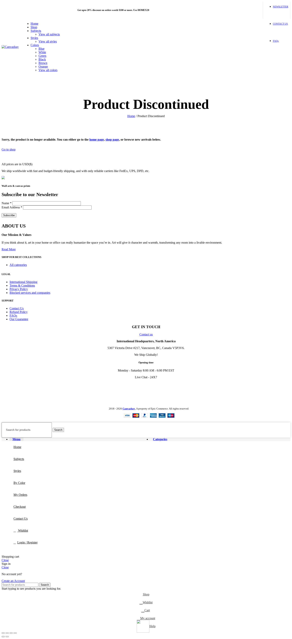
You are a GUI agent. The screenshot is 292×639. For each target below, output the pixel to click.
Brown (43, 63)
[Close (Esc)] (3, 633)
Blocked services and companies (30, 292)
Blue (41, 48)
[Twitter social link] (235, 10)
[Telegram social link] (258, 10)
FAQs (13, 315)
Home (131, 116)
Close (5, 560)
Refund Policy (19, 312)
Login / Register (27, 542)
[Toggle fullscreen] (11, 633)
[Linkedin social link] (249, 10)
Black (42, 59)
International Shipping (23, 282)
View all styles (48, 41)
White (42, 52)
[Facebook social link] (231, 10)
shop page (112, 139)
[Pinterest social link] (245, 10)
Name (7, 203)
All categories (18, 264)
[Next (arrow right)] (7, 636)
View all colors (48, 70)
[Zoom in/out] (15, 633)
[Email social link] (240, 10)
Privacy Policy (19, 289)
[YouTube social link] (19, 385)
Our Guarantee (19, 319)
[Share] (7, 633)
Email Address (12, 207)
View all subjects (49, 34)
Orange (43, 66)
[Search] (240, 47)
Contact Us (17, 308)
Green (42, 55)
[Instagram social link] (14, 385)
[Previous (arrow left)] (3, 636)
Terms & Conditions (22, 285)
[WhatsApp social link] (254, 10)
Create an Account (13, 581)
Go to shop (8, 149)
